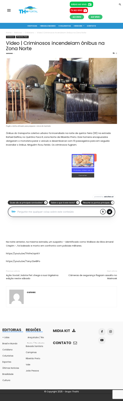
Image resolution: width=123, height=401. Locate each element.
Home (8, 32)
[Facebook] (102, 331)
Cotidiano (29, 32)
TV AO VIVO (76, 10)
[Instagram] (110, 331)
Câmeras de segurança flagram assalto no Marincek (92, 277)
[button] (120, 5)
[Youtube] (102, 340)
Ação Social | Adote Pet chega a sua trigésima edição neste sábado (32, 277)
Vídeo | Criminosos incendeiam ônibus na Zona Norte (55, 46)
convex (9, 53)
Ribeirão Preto (22, 37)
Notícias (18, 32)
